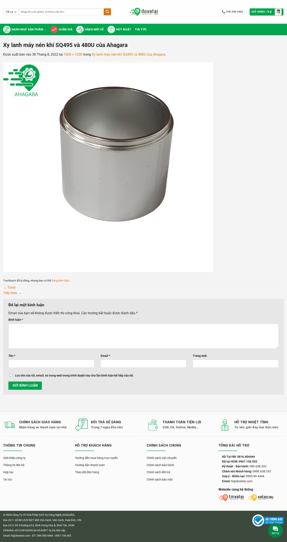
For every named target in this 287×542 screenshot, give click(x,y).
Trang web (200, 356)
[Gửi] (107, 12)
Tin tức (141, 29)
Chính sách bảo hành (160, 465)
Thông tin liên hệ (13, 465)
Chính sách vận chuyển (162, 458)
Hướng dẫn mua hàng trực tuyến (96, 458)
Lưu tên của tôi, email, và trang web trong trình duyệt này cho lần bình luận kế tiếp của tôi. (74, 375)
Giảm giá (65, 29)
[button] (266, 12)
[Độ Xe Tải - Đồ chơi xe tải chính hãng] (143, 12)
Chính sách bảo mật (160, 479)
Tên (11, 356)
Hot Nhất (123, 29)
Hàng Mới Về (94, 29)
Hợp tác (8, 472)
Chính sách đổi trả (158, 472)
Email (105, 356)
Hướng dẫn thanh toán (90, 465)
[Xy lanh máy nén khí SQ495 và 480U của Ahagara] (108, 167)
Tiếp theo (12, 293)
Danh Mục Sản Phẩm (27, 29)
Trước (9, 287)
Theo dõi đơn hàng (87, 472)
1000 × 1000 (73, 54)
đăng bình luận (60, 280)
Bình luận (15, 320)
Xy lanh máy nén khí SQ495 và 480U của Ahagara (129, 54)
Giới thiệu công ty (14, 458)
